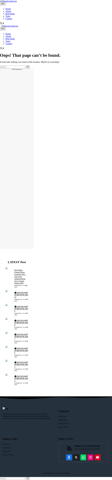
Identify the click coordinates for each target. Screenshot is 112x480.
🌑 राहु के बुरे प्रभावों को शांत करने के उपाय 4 (21, 378)
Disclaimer (7, 451)
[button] (2, 23)
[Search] (28, 66)
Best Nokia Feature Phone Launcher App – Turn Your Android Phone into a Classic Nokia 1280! (20, 276)
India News (62, 416)
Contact (8, 18)
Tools (7, 16)
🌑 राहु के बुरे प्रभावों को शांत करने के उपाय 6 (21, 350)
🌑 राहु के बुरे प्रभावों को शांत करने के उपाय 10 (21, 295)
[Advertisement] (17, 159)
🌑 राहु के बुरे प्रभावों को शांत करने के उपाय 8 (21, 323)
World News (62, 420)
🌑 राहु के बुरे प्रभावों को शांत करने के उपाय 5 (21, 364)
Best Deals (10, 14)
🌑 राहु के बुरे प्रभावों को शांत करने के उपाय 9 (21, 309)
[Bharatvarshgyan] (8, 1)
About (8, 11)
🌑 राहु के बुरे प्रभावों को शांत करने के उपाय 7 (21, 336)
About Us (6, 444)
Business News (63, 423)
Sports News (62, 427)
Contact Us (7, 448)
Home (8, 9)
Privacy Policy (8, 455)
